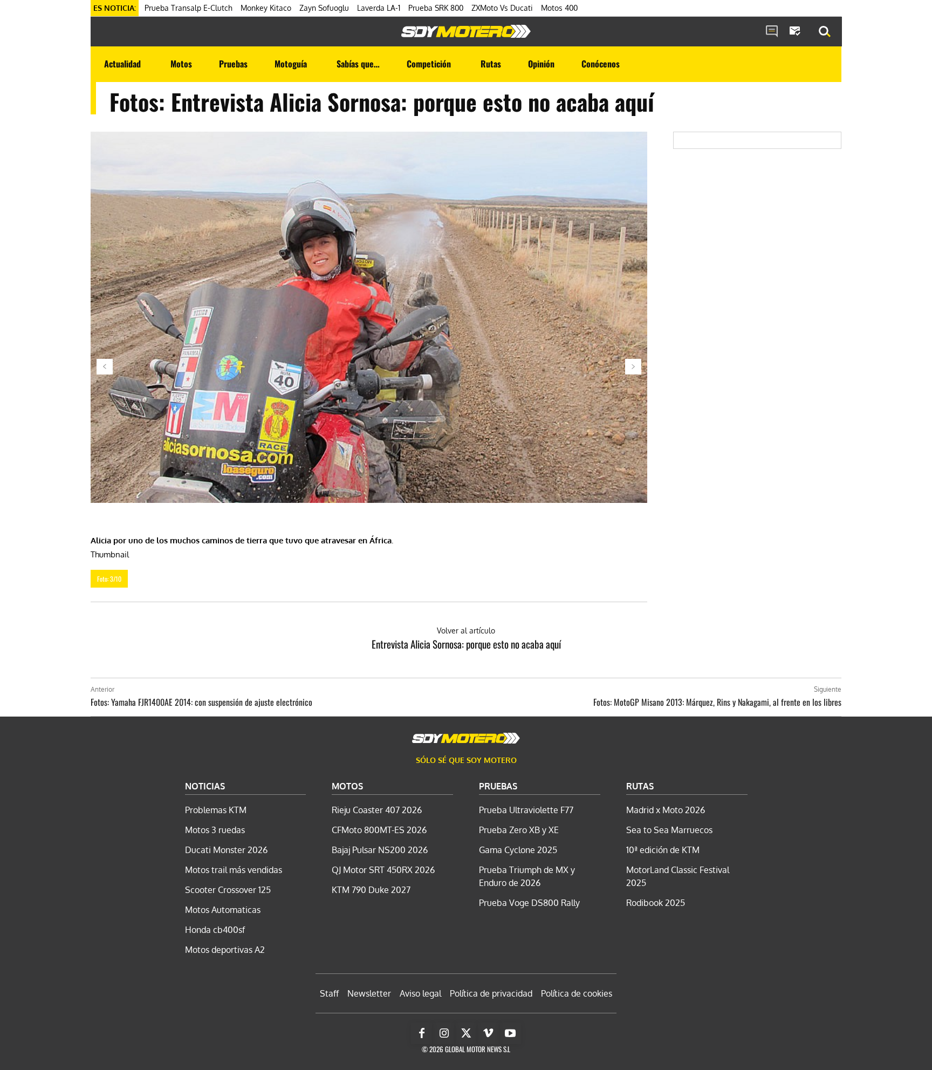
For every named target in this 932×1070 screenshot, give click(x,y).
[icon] (772, 32)
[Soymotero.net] (466, 31)
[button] (824, 32)
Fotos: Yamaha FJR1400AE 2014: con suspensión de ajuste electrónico (201, 702)
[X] (466, 1033)
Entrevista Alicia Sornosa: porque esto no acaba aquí (466, 643)
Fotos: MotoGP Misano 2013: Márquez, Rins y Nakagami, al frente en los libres (717, 702)
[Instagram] (444, 1033)
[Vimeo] (488, 1033)
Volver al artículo (466, 630)
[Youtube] (510, 1033)
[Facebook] (422, 1033)
